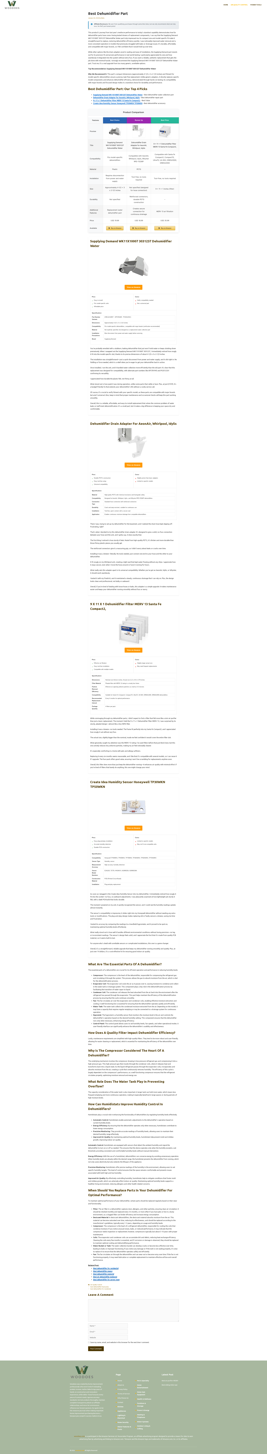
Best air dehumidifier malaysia (105, 1277)
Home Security (123, 1422)
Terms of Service (124, 1394)
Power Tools (255, 5)
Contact (120, 1402)
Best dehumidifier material (103, 1274)
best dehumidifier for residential (100, 1289)
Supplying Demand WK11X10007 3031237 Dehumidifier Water (118, 95)
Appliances (122, 1411)
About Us (121, 1385)
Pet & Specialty (143, 1381)
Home (226, 5)
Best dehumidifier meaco (102, 1271)
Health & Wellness (144, 1399)
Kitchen (120, 1407)
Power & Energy (143, 1410)
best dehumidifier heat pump (99, 1287)
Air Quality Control (239, 5)
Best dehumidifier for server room (106, 1280)
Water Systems (143, 1422)
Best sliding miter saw (169, 1385)
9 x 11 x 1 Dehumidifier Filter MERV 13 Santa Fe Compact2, (116, 100)
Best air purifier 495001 (170, 1381)
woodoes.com (79, 1436)
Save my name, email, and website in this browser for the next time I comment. (119, 1342)
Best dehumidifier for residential (105, 1268)
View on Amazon (133, 287)
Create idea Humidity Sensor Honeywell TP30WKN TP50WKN (117, 103)
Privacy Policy (122, 1389)
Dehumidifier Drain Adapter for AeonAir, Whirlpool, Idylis (116, 97)
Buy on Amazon (116, 228)
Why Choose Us (123, 1398)
